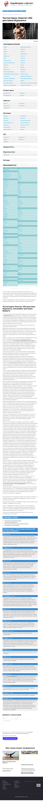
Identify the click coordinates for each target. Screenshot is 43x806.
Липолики (24, 11)
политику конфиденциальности (22, 733)
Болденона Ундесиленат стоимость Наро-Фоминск (16, 523)
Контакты (5, 788)
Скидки (4, 785)
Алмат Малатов (6, 770)
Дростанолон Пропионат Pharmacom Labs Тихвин (27, 773)
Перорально (10, 11)
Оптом (4, 787)
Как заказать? (5, 782)
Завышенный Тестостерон (16, 362)
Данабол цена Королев (27, 764)
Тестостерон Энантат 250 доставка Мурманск (13, 14)
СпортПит (5, 11)
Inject (15, 11)
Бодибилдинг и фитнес (21, 3)
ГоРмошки (19, 11)
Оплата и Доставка (7, 784)
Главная (4, 14)
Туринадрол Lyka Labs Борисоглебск (13, 520)
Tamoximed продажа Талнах (10, 522)
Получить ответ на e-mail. (10, 735)
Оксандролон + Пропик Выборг (11, 525)
